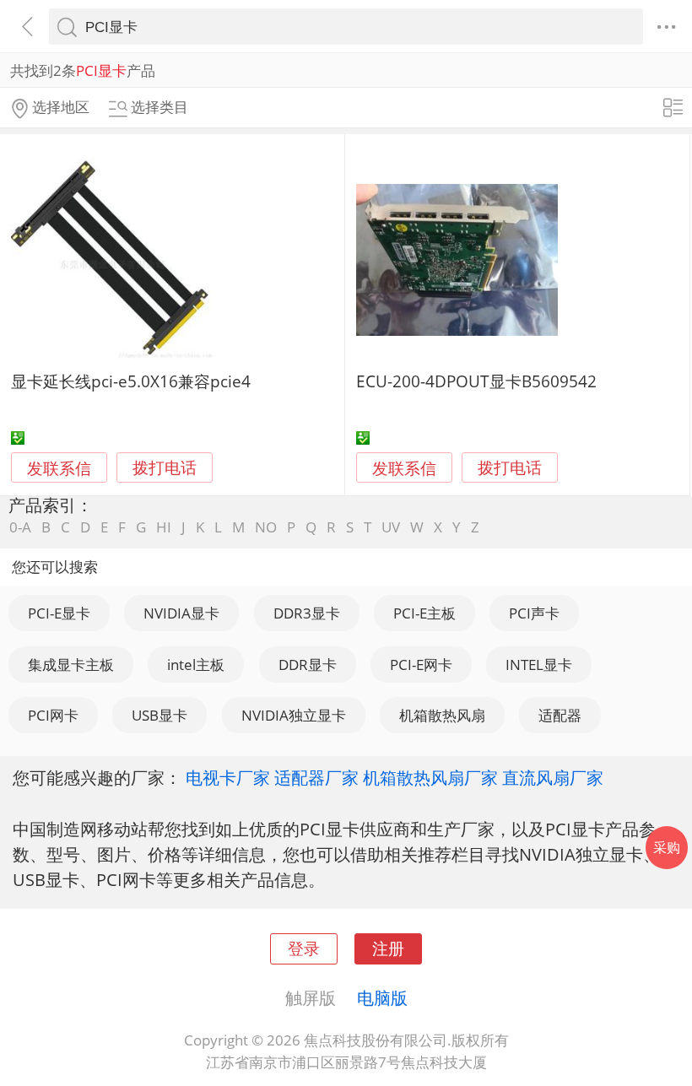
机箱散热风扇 (442, 715)
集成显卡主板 (71, 664)
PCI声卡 (534, 613)
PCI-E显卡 (59, 613)
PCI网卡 (53, 715)
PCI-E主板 (424, 613)
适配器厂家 (316, 777)
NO (266, 527)
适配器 (559, 715)
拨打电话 (164, 468)
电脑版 (382, 997)
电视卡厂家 (228, 777)
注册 (388, 948)
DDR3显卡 (306, 613)
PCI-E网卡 (421, 664)
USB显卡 (159, 715)
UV (390, 527)
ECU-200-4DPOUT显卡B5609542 (476, 381)
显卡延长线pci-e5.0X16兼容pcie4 (131, 381)
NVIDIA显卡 (181, 613)
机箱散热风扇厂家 (430, 777)
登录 (304, 948)
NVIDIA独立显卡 (293, 715)
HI (163, 527)
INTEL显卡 (538, 664)
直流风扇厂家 (552, 777)
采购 (666, 847)
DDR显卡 (307, 664)
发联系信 (59, 467)
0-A (20, 527)
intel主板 (195, 664)
